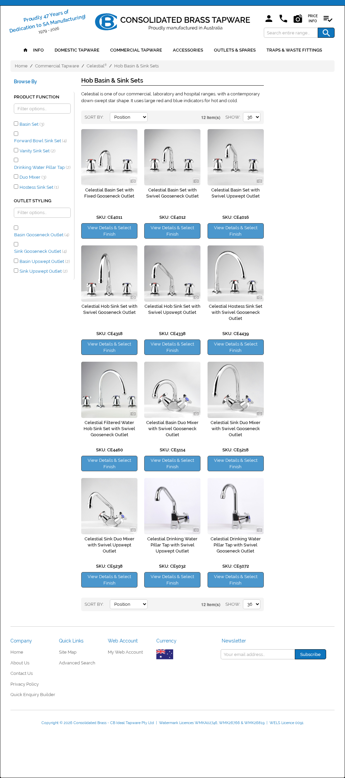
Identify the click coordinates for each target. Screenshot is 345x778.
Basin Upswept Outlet (45, 261)
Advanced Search (77, 662)
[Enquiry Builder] (328, 19)
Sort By (94, 117)
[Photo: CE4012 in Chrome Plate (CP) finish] (172, 157)
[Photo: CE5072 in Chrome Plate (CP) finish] (236, 506)
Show (232, 117)
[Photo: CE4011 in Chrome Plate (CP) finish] (109, 157)
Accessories (188, 50)
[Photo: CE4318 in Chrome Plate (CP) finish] (109, 273)
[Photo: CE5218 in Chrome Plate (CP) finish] (236, 390)
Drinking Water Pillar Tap (42, 167)
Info (38, 50)
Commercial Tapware (136, 50)
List (177, 117)
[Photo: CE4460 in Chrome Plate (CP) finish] (109, 390)
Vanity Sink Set (37, 150)
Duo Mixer (33, 177)
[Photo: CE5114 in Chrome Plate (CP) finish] (172, 390)
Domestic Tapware (77, 50)
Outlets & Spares (235, 50)
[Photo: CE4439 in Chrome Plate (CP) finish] (236, 273)
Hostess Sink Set (39, 187)
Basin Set (32, 124)
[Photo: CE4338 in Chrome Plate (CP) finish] (172, 273)
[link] (172, 20)
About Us (19, 662)
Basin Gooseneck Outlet (41, 234)
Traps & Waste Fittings (294, 50)
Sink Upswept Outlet (43, 271)
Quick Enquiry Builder (32, 694)
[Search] (326, 33)
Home (21, 65)
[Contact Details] (283, 19)
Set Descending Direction (154, 117)
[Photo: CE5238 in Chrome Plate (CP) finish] (109, 506)
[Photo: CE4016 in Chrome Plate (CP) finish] (236, 157)
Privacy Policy (24, 684)
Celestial (97, 65)
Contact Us (21, 673)
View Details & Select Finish (109, 231)
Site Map (67, 652)
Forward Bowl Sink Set (40, 140)
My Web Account (125, 652)
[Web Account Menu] (269, 19)
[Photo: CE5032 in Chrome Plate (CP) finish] (172, 506)
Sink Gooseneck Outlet (40, 251)
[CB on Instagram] (298, 19)
